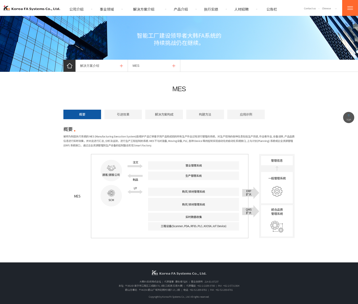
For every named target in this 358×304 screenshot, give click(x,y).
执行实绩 (211, 9)
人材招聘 (241, 9)
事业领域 (107, 9)
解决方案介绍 (143, 9)
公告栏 (271, 9)
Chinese (326, 8)
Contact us (310, 8)
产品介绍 (181, 9)
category (350, 8)
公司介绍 (76, 9)
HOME (69, 66)
